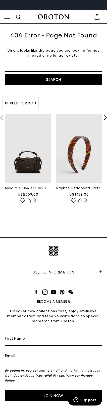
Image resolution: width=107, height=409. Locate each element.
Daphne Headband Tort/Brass (79, 188)
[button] (103, 118)
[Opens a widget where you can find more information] (85, 400)
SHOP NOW (68, 5)
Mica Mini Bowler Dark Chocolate (28, 188)
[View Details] (34, 200)
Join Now (53, 395)
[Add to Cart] (29, 200)
